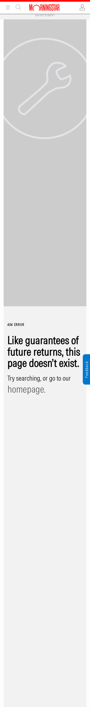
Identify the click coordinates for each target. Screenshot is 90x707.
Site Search (18, 7)
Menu (8, 7)
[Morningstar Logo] (44, 7)
